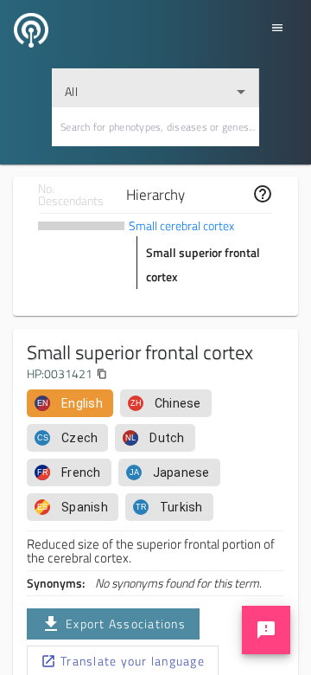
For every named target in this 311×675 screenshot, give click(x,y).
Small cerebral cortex (181, 225)
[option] (70, 403)
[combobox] (155, 87)
